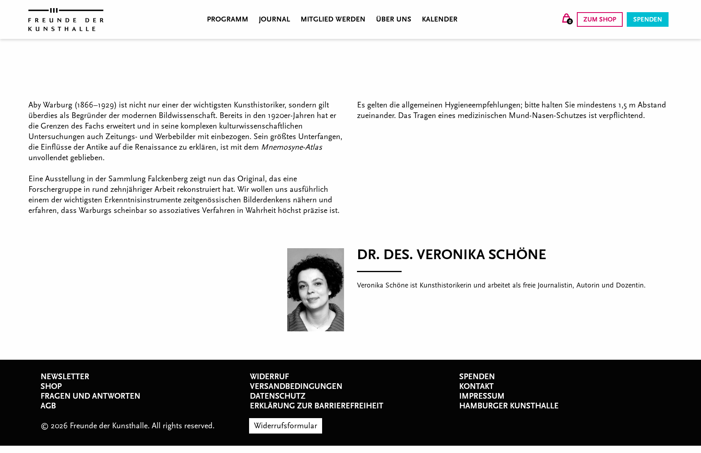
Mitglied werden (333, 19)
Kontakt (476, 386)
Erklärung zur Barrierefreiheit (316, 405)
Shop (51, 386)
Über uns (393, 19)
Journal (274, 19)
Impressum (482, 396)
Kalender (440, 19)
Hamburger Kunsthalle (509, 405)
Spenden (647, 19)
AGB (48, 405)
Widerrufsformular (285, 425)
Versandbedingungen (296, 386)
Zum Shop (599, 19)
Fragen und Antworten (90, 396)
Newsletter (65, 376)
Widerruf (269, 376)
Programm (227, 19)
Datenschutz (277, 396)
